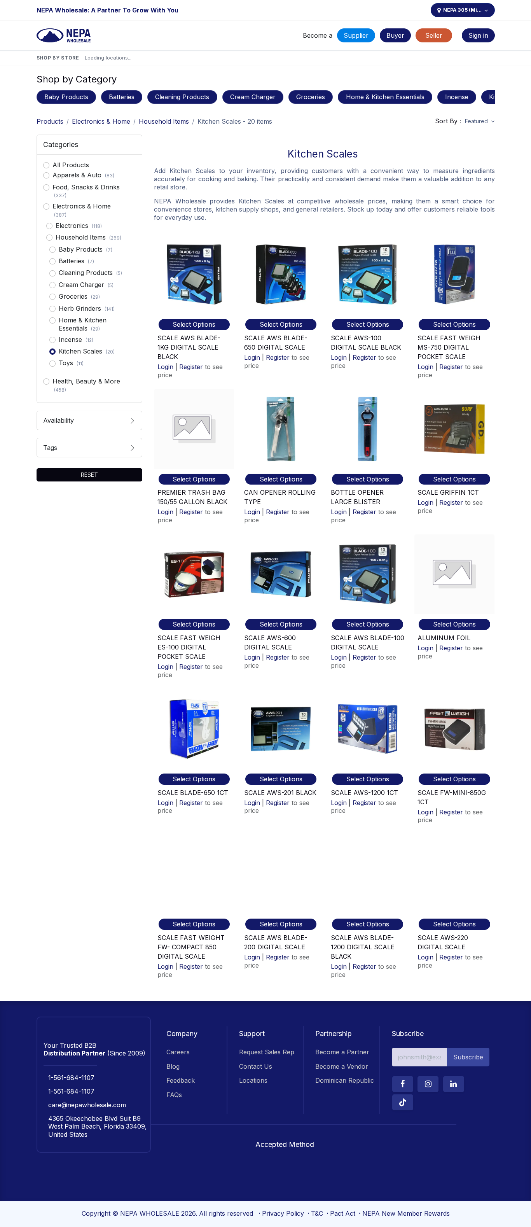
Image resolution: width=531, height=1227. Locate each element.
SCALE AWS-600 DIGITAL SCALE (270, 642)
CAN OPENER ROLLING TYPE (280, 497)
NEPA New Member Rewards (406, 1213)
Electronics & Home (101, 121)
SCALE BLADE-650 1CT (192, 792)
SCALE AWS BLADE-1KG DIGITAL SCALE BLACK (188, 347)
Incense (456, 97)
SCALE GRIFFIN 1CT (448, 492)
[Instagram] (427, 1084)
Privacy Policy (283, 1213)
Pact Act (342, 1213)
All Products (70, 165)
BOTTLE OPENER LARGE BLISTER (357, 497)
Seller (433, 35)
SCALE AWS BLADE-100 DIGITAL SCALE (367, 642)
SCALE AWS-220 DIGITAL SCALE (442, 942)
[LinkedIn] (453, 1084)
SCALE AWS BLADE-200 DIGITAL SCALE (275, 942)
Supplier (356, 35)
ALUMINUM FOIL (443, 638)
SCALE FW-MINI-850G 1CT (451, 797)
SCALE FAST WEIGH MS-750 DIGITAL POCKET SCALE (448, 347)
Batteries (121, 97)
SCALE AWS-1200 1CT (364, 792)
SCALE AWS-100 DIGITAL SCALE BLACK (366, 342)
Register (191, 367)
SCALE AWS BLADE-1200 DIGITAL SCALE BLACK (363, 947)
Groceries (310, 97)
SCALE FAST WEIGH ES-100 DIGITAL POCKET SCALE (188, 647)
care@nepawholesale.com (87, 1105)
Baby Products (66, 97)
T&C (317, 1213)
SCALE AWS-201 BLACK (280, 792)
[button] (480, 121)
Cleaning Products (182, 97)
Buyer (395, 35)
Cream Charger (253, 97)
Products (50, 121)
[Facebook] (402, 1084)
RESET (89, 474)
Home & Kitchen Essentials (385, 97)
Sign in (478, 35)
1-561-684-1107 (71, 1078)
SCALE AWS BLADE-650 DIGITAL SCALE (275, 342)
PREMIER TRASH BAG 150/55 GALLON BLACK (192, 497)
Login (165, 367)
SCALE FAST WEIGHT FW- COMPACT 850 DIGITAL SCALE (191, 947)
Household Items (164, 121)
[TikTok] (402, 1102)
